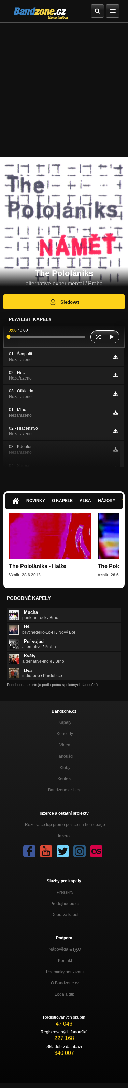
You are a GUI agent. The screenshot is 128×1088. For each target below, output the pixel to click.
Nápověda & (65, 949)
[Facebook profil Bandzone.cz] (29, 851)
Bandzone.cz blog (65, 790)
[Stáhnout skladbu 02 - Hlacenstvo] (115, 431)
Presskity (65, 892)
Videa (64, 745)
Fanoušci (64, 756)
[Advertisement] (64, 90)
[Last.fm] (96, 851)
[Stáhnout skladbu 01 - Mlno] (115, 412)
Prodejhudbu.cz (65, 903)
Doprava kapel (65, 914)
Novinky (35, 500)
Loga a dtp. (65, 994)
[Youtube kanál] (46, 851)
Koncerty (65, 733)
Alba (85, 500)
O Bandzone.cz (65, 983)
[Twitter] (63, 851)
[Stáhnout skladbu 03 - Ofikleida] (115, 393)
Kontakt (65, 960)
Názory (106, 500)
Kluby (65, 767)
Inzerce (65, 836)
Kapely (64, 722)
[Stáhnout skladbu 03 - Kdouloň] (115, 449)
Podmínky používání (65, 971)
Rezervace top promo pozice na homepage (65, 824)
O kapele (62, 500)
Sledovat (69, 302)
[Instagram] (79, 851)
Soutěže (65, 778)
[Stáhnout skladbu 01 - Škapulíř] (115, 357)
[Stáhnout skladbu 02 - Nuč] (115, 375)
